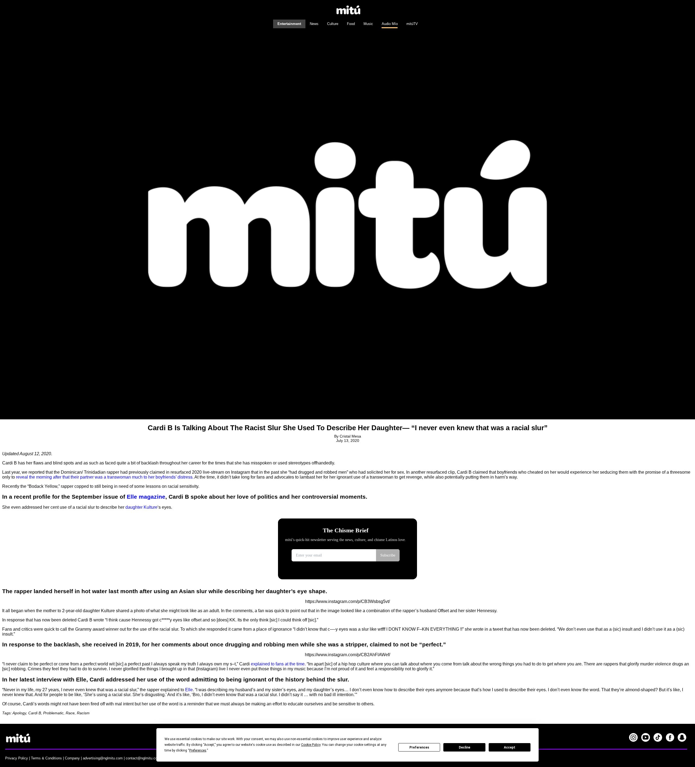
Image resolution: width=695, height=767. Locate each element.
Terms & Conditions (46, 758)
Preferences (419, 747)
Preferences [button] (197, 750)
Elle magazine (146, 496)
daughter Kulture (141, 507)
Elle (189, 689)
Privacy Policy (16, 758)
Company (72, 758)
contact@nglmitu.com (143, 758)
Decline (464, 747)
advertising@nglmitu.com (103, 758)
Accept (509, 747)
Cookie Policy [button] (310, 745)
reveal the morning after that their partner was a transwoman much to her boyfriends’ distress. (105, 477)
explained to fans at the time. (279, 664)
